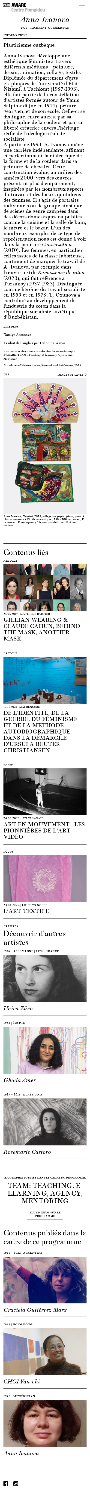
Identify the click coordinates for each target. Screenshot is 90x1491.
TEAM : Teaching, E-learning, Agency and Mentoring (38, 357)
